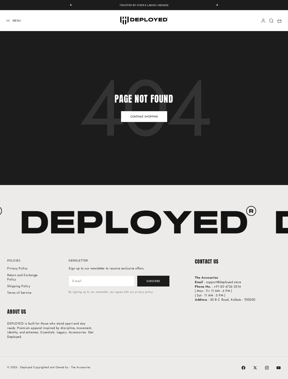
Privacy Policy (17, 268)
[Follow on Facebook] (243, 367)
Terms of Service (19, 292)
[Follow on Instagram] (267, 367)
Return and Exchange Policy (22, 277)
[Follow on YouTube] (278, 367)
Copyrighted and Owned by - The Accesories (61, 367)
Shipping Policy (18, 286)
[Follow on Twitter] (255, 367)
